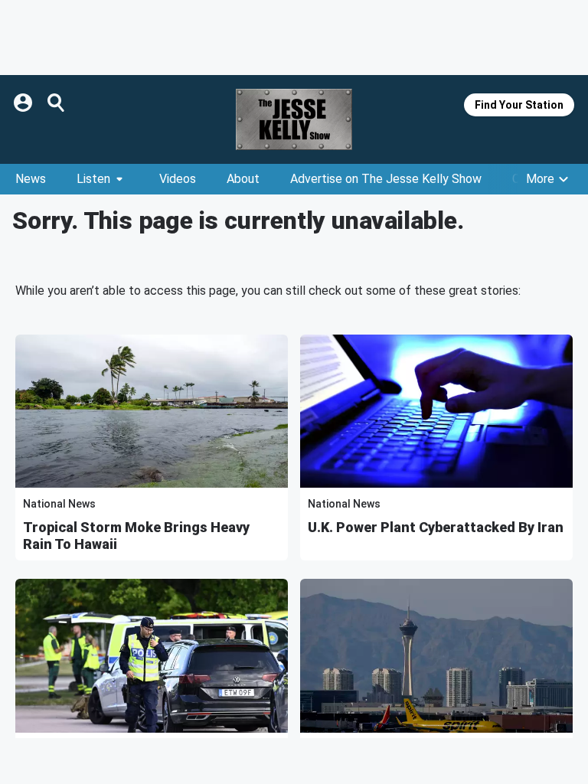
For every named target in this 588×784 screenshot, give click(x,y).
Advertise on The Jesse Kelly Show (386, 179)
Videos (177, 179)
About (243, 179)
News (30, 179)
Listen (93, 179)
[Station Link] (294, 119)
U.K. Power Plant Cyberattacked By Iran (436, 527)
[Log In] (24, 102)
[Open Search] (56, 102)
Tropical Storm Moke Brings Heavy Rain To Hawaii (136, 535)
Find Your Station (519, 105)
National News (59, 504)
